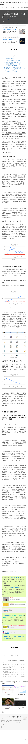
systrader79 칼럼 (7, 660)
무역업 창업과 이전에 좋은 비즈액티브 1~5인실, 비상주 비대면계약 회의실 (9, 31)
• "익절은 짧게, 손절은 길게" (11, 65)
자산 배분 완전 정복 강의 (8, 617)
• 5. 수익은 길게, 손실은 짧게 (10, 71)
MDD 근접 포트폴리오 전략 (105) (10, 666)
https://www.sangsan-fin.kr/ (9, 37)
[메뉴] (25, 3)
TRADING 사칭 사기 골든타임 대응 (9, 39)
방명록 (12, 7)
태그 (7, 7)
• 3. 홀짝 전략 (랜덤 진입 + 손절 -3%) (12, 62)
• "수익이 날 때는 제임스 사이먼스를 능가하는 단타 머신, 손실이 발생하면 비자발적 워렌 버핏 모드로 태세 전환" (14, 68)
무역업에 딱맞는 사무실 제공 (10, 29)
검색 (22, 3)
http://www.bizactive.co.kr (9, 27)
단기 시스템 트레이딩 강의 (14, 615)
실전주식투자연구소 (14, 578)
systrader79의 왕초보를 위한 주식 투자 (11, 717)
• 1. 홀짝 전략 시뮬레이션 (9, 59)
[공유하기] (6, 655)
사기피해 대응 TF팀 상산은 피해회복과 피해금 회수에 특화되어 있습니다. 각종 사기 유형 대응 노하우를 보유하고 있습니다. (10, 41)
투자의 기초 (14, 660)
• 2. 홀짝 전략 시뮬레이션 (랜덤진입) (12, 60)
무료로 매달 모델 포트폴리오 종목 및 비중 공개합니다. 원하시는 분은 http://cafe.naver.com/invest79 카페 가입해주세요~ (11, 722)
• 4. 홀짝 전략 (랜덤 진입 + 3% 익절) (12, 64)
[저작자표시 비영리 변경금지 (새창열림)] (17, 655)
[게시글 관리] (8, 655)
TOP (25, 740)
